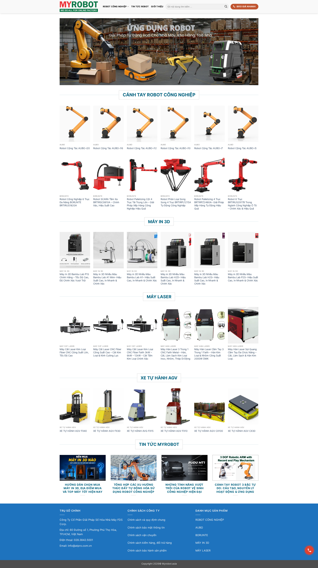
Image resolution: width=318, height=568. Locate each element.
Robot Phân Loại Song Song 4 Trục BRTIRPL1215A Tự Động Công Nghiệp (176, 202)
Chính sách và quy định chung (146, 519)
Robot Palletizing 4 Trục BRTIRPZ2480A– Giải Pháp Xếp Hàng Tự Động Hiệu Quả (209, 204)
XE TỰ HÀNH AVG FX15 (140, 430)
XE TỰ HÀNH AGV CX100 (208, 430)
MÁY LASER (203, 550)
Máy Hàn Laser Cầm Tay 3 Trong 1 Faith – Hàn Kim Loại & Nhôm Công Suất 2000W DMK (209, 354)
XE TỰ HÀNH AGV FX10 (174, 430)
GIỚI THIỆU (157, 6)
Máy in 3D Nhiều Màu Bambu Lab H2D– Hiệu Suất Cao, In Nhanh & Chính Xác (173, 279)
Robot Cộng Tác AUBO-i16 (108, 148)
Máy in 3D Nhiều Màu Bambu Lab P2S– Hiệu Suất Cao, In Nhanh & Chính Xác (243, 277)
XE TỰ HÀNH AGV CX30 (241, 430)
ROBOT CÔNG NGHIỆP (115, 6)
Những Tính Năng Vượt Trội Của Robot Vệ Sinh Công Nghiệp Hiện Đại (184, 488)
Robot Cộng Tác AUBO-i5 (242, 148)
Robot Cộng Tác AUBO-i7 (208, 148)
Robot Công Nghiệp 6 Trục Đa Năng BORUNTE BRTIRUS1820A (74, 202)
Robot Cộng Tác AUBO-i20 (75, 148)
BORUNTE (201, 535)
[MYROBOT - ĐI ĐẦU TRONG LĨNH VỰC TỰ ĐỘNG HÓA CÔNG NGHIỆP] (79, 6)
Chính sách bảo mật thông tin (146, 527)
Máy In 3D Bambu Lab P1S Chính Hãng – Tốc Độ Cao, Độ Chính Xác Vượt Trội (74, 277)
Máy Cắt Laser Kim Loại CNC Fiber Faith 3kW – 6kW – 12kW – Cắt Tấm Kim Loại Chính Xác (140, 354)
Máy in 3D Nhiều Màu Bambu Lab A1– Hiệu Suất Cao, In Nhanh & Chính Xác (142, 277)
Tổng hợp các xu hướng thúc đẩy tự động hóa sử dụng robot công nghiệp (133, 488)
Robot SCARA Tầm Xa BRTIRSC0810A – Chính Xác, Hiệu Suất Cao (106, 202)
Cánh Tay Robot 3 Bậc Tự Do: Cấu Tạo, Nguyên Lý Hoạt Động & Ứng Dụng (235, 488)
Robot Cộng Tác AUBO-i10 (175, 148)
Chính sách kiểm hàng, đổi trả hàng (150, 542)
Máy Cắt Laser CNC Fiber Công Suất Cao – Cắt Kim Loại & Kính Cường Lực (107, 352)
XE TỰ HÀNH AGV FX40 (73, 430)
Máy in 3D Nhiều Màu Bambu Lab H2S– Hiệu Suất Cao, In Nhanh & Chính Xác (206, 279)
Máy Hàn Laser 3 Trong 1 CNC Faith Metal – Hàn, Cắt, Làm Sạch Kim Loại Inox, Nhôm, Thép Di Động (175, 354)
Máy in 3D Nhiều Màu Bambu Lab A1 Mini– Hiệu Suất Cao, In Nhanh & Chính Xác (107, 279)
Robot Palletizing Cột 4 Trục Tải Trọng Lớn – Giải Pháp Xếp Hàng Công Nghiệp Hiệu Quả (140, 204)
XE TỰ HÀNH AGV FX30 (106, 430)
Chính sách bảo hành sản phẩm (147, 550)
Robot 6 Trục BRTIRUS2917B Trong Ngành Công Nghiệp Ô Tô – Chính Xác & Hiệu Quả (242, 204)
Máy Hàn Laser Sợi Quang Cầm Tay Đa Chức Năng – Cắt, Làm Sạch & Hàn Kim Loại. (242, 354)
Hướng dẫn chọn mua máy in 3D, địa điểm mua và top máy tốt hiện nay (83, 488)
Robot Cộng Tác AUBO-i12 (142, 148)
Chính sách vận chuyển (142, 535)
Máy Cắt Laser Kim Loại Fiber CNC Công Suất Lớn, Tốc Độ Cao (74, 352)
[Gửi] (226, 6)
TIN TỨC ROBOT (140, 6)
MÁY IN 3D (202, 542)
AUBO (199, 527)
